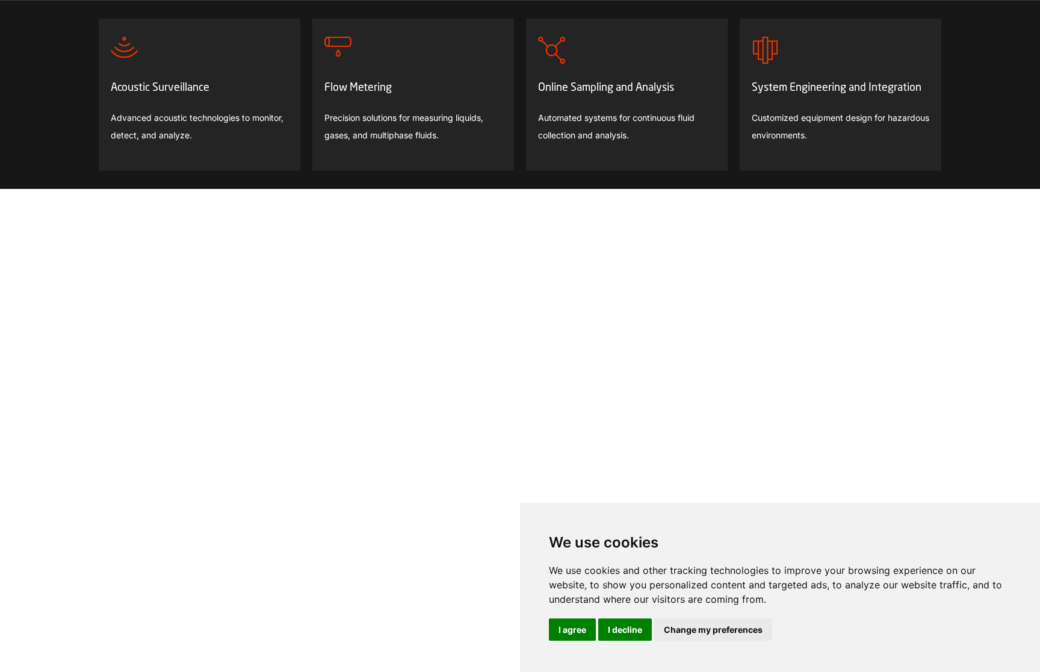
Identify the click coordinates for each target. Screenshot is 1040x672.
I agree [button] (572, 629)
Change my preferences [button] (713, 629)
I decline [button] (625, 629)
